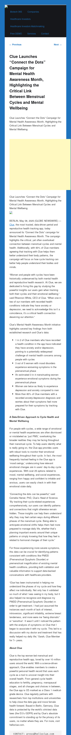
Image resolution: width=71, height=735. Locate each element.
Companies (33, 11)
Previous (15, 44)
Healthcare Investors (20, 18)
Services (31, 33)
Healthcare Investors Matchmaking (27, 26)
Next (58, 44)
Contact (45, 33)
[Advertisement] (40, 164)
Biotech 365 (16, 11)
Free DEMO (16, 33)
